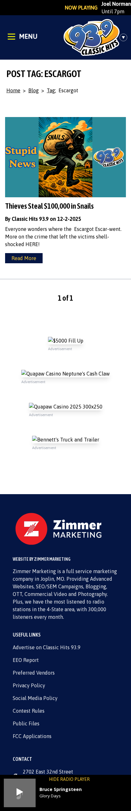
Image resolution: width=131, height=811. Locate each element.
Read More (23, 258)
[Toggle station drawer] (125, 37)
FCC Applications (32, 736)
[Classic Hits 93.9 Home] (92, 37)
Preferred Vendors (34, 673)
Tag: (51, 90)
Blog (33, 90)
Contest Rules (29, 711)
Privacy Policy (29, 685)
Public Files (26, 723)
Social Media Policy (35, 698)
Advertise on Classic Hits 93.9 (46, 647)
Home (13, 90)
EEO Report (26, 660)
